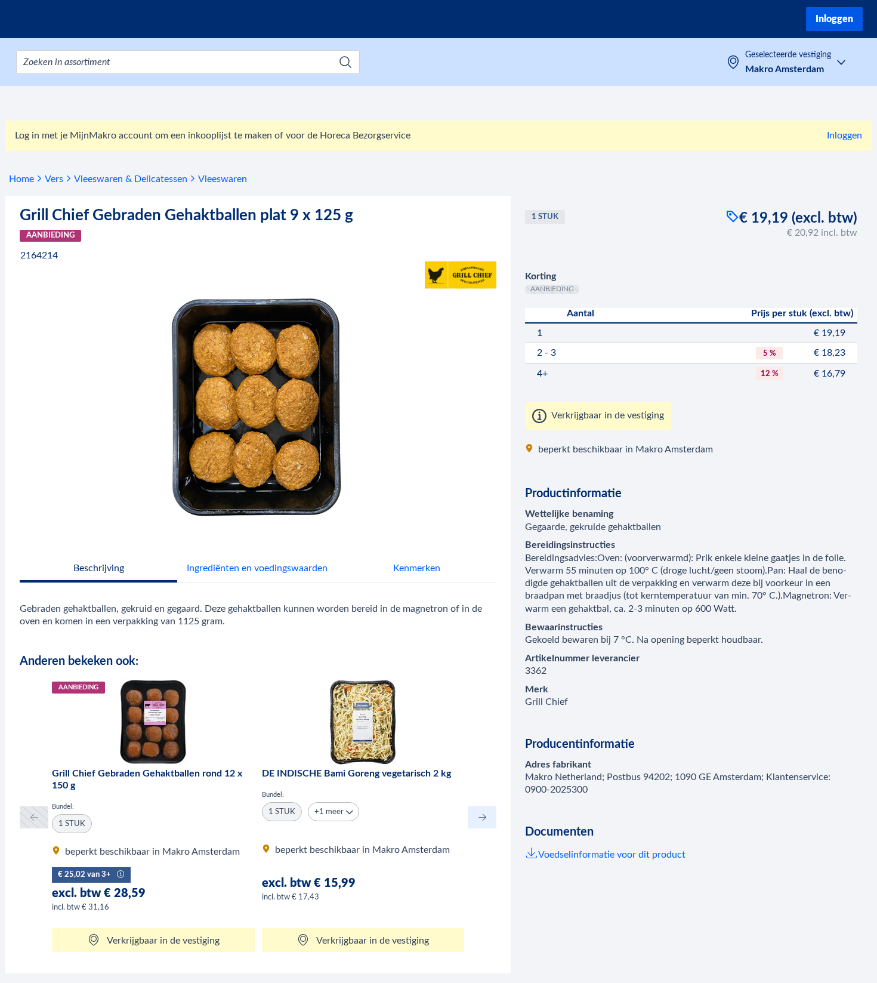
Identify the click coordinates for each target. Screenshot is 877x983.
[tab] (98, 570)
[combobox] (188, 62)
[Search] (345, 62)
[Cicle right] (482, 817)
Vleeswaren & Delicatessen (130, 179)
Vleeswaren (222, 179)
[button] (333, 811)
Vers (54, 179)
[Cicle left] (34, 817)
